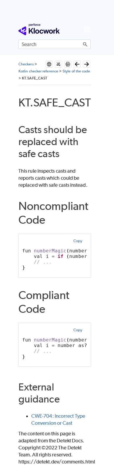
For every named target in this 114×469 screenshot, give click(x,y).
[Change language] (49, 64)
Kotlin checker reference (38, 71)
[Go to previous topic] (77, 64)
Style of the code (76, 71)
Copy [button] (77, 241)
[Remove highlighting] (58, 64)
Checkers (26, 64)
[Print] (67, 64)
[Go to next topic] (86, 64)
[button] (85, 44)
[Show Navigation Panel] (87, 29)
